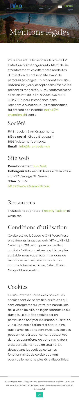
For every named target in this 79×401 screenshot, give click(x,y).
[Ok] (74, 389)
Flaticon (60, 210)
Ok (39, 394)
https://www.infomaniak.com (29, 186)
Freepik (47, 210)
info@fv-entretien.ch (34, 146)
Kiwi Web (40, 166)
